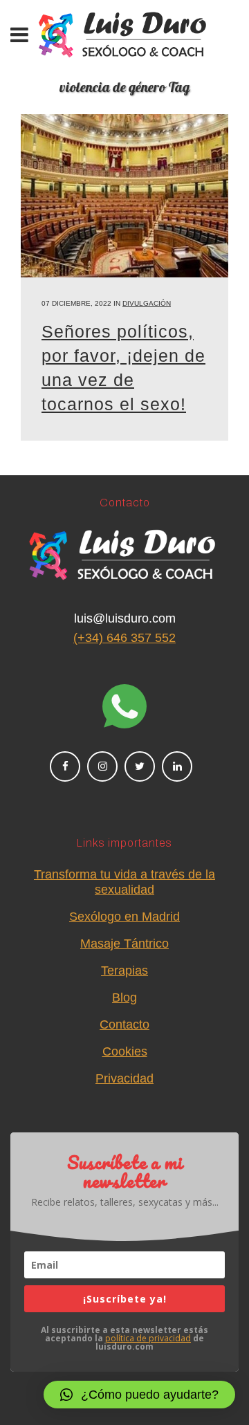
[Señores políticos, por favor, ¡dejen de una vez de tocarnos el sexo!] (124, 195)
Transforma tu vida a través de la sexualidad (124, 882)
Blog (124, 997)
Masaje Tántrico (124, 943)
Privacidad (124, 1078)
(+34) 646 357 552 (124, 638)
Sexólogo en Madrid (124, 916)
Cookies (124, 1051)
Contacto (124, 1024)
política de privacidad (148, 1338)
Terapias (124, 970)
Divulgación (146, 303)
